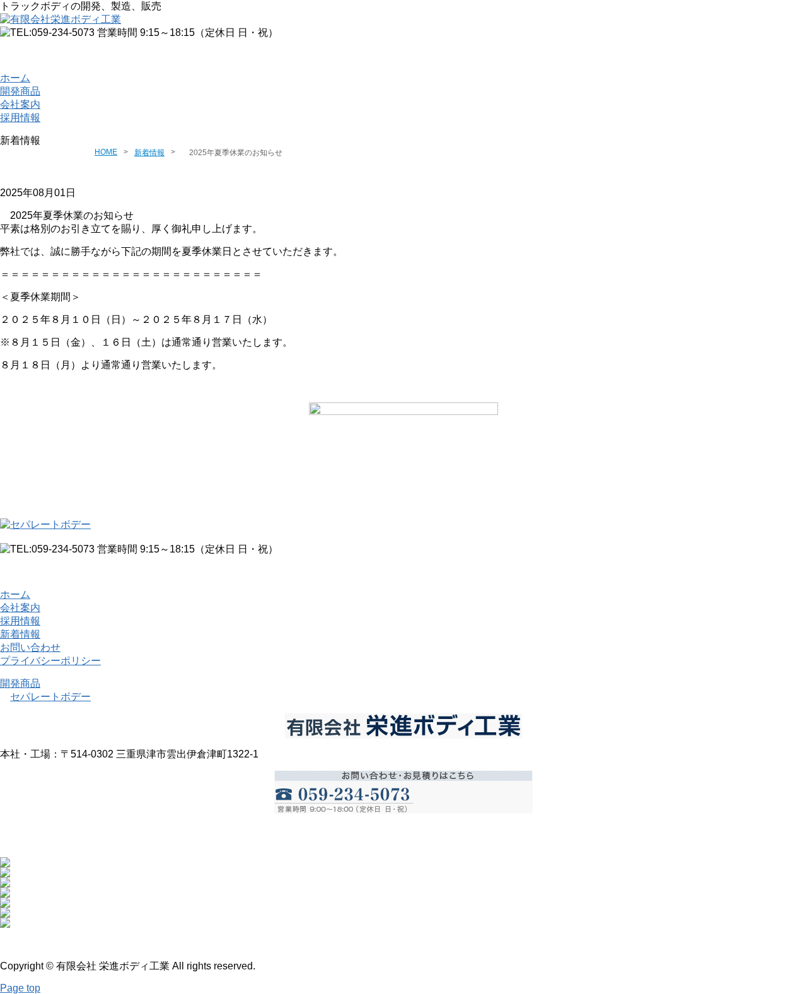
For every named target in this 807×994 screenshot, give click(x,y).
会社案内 (20, 104)
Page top (20, 988)
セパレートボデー (50, 696)
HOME (106, 152)
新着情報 (149, 152)
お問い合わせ (403, 55)
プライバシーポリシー (50, 660)
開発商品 (20, 91)
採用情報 (20, 117)
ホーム (15, 78)
